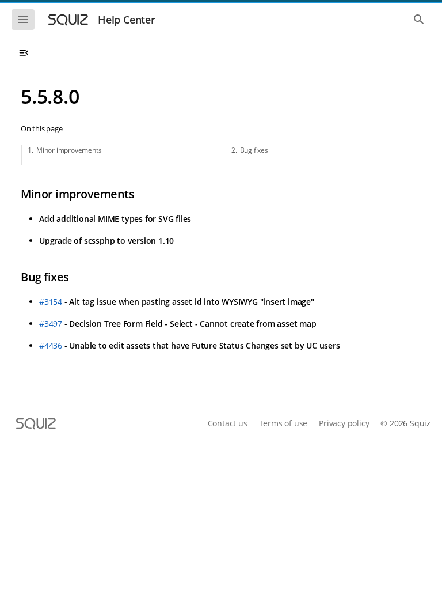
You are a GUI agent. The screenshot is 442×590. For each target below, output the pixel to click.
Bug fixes (254, 150)
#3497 (50, 323)
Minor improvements (68, 150)
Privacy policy (344, 423)
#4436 (50, 345)
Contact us (227, 423)
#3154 (50, 301)
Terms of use (283, 423)
